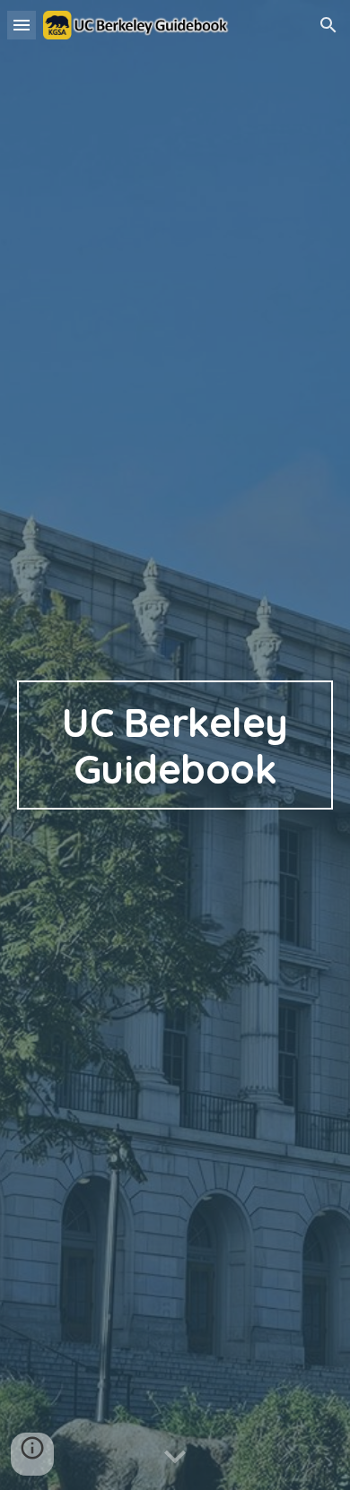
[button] (21, 24)
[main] (175, 745)
